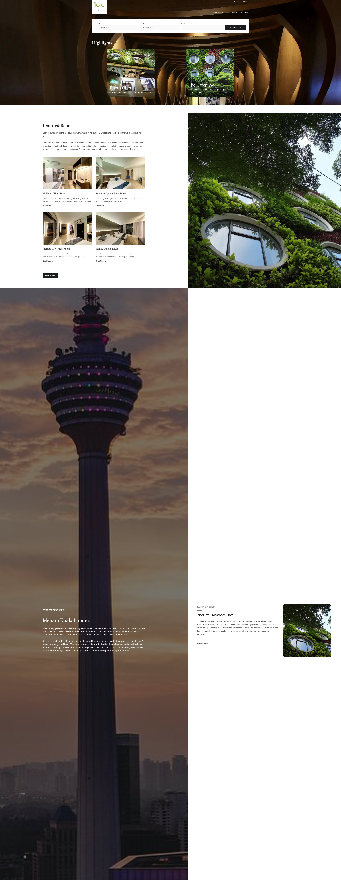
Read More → (48, 206)
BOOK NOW (235, 28)
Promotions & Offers (239, 13)
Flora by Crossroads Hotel (215, 615)
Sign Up (246, 1)
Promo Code (186, 23)
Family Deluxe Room (107, 248)
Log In (236, 1)
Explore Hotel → (203, 643)
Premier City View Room (56, 248)
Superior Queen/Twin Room (111, 193)
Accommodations (219, 13)
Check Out (143, 23)
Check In (98, 23)
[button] (131, 73)
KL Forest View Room (54, 193)
